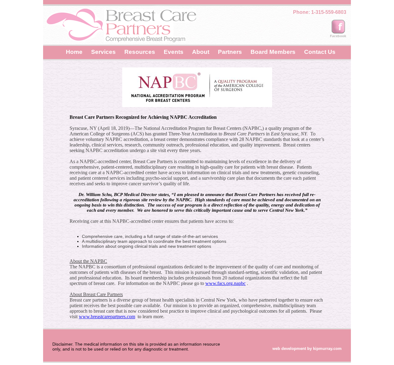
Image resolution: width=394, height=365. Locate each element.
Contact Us (320, 52)
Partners (230, 52)
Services (103, 52)
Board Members (273, 52)
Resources (139, 52)
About (200, 52)
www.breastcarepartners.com (107, 316)
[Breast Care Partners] (338, 30)
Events (173, 52)
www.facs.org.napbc (225, 283)
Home (74, 52)
